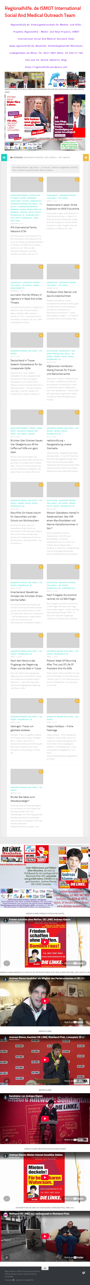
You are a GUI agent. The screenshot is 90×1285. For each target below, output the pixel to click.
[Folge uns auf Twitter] (83, 1273)
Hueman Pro (29, 1280)
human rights (35, 201)
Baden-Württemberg (19, 195)
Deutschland (34, 195)
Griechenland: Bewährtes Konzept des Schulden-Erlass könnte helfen (27, 596)
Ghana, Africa (16, 201)
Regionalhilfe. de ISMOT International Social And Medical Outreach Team (43, 11)
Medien (23, 209)
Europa (23, 198)
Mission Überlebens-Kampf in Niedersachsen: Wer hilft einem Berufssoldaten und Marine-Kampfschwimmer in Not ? (63, 520)
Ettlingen (14, 198)
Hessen (26, 201)
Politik (31, 212)
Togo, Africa (15, 218)
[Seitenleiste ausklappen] (4, 157)
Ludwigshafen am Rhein (27, 207)
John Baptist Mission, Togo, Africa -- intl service (61, 354)
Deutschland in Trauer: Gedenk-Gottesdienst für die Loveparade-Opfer (26, 364)
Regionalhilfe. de (17, 215)
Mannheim (15, 209)
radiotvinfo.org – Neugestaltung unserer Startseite (59, 444)
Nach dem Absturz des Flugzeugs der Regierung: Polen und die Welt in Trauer (26, 664)
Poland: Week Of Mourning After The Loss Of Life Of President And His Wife (61, 664)
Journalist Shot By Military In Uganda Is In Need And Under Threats (26, 298)
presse (38, 212)
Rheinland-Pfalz (32, 215)
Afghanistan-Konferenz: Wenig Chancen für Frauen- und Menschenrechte (62, 370)
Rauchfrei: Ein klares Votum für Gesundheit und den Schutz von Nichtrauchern (26, 516)
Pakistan (23, 212)
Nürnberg (15, 212)
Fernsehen (31, 198)
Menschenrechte (34, 209)
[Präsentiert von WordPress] (13, 1280)
